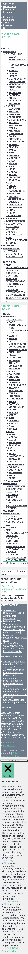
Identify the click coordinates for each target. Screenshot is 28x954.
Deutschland (14, 54)
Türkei (13, 163)
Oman (12, 161)
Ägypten (14, 155)
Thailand (14, 193)
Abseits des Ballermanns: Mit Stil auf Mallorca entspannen (14, 614)
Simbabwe (15, 177)
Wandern (8, 245)
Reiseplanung (11, 248)
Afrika (10, 166)
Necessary (9, 863)
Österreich (16, 133)
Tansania (14, 180)
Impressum (9, 12)
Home (6, 48)
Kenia (12, 169)
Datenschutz (9, 9)
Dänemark (15, 109)
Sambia (13, 174)
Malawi (13, 172)
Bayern (13, 70)
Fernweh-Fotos (15, 281)
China (12, 185)
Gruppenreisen (15, 221)
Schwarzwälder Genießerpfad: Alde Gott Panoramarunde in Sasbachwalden (14, 647)
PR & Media (9, 6)
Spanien (13, 147)
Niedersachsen (18, 84)
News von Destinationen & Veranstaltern (16, 292)
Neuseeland (13, 215)
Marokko (14, 158)
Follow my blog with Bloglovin (12, 754)
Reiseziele (9, 51)
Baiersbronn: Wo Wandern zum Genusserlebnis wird (14, 624)
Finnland (14, 114)
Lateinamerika (15, 199)
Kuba (12, 210)
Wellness (12, 229)
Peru (12, 213)
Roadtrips (12, 226)
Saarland (15, 92)
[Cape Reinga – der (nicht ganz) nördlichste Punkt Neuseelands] (14, 591)
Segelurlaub (14, 224)
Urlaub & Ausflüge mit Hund (14, 235)
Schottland (16, 141)
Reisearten (10, 218)
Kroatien (14, 131)
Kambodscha (17, 191)
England (14, 111)
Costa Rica (15, 204)
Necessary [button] (7, 860)
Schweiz (14, 144)
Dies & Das (9, 262)
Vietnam (13, 196)
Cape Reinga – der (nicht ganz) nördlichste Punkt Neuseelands (12, 598)
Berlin (13, 73)
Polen (12, 136)
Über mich (8, 3)
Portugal (15, 139)
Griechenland (17, 120)
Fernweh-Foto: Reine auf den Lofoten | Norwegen (14, 632)
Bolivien (14, 202)
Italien (13, 128)
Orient (10, 152)
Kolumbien (15, 207)
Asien (9, 183)
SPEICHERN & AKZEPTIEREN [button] (10, 949)
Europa (10, 106)
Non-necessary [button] (10, 901)
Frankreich (16, 117)
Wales (12, 150)
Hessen (13, 76)
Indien (12, 188)
